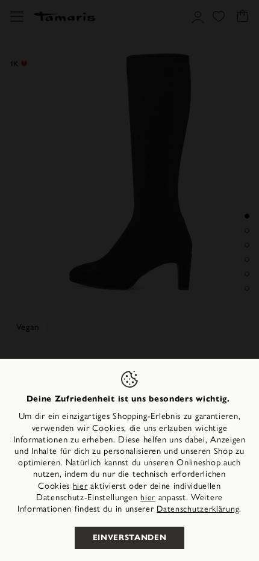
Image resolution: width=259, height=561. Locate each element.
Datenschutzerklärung (198, 509)
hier (80, 486)
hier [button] (147, 497)
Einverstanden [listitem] (129, 537)
